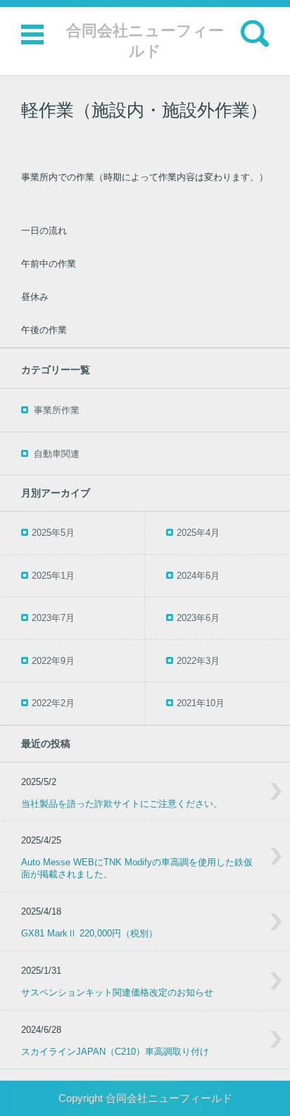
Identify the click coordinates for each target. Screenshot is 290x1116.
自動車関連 (57, 454)
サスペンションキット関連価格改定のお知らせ (117, 992)
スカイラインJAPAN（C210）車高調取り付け (115, 1051)
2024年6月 (198, 575)
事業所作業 (57, 410)
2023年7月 (53, 618)
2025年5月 (53, 532)
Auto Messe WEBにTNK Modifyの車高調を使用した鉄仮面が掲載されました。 (137, 868)
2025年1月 (53, 575)
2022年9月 (53, 661)
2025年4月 (198, 532)
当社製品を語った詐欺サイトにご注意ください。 (121, 803)
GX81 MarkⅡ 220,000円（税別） (89, 933)
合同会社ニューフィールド (145, 41)
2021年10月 (201, 703)
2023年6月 (198, 618)
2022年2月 (53, 703)
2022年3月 (198, 661)
